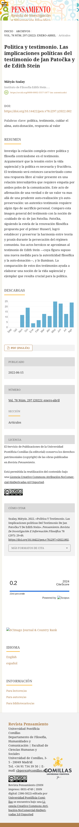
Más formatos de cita (27, 548)
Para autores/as (16, 697)
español (11, 663)
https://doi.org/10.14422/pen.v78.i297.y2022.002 (38, 111)
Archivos (23, 31)
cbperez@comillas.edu (32, 770)
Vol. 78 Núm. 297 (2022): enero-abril (30, 35)
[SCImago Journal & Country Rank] (31, 630)
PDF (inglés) (19, 348)
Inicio (8, 31)
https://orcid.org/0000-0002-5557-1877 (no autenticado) (38, 92)
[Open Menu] (4, 4)
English (11, 657)
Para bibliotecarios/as (20, 703)
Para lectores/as (16, 691)
